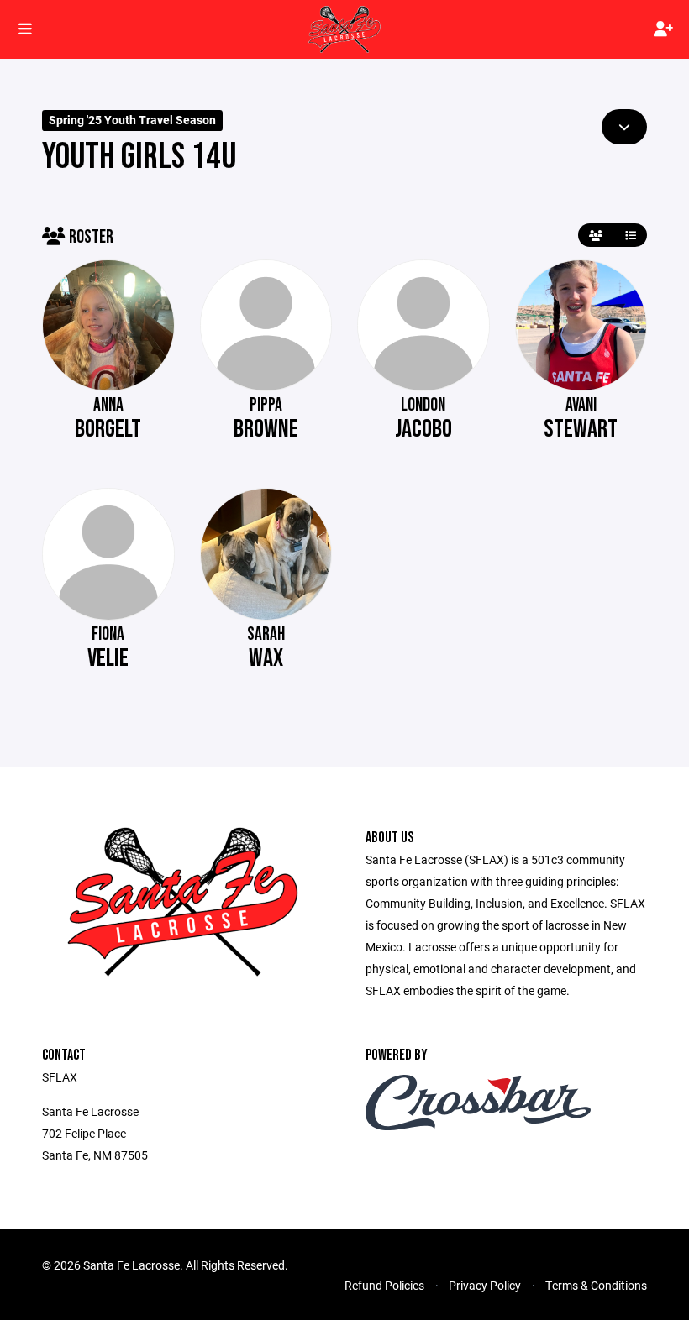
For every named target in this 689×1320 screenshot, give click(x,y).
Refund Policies (384, 1285)
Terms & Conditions (596, 1285)
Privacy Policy (485, 1285)
